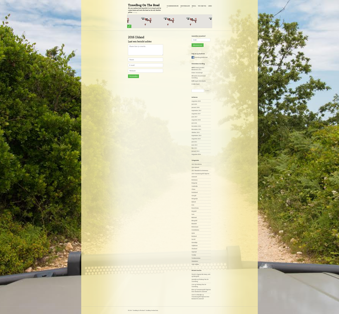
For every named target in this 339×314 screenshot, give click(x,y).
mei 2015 (194, 148)
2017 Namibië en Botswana (200, 170)
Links (210, 6)
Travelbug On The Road (144, 5)
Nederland (195, 227)
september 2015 (196, 135)
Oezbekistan (195, 230)
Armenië (194, 176)
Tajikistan (195, 245)
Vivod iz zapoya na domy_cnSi (201, 274)
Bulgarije (194, 183)
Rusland (194, 236)
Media (194, 6)
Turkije (194, 255)
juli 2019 (194, 104)
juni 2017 (194, 116)
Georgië (194, 195)
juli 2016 (194, 123)
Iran (193, 205)
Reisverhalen (185, 6)
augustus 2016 (196, 120)
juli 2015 (194, 142)
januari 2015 (195, 151)
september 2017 (196, 110)
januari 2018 (195, 107)
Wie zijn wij (202, 6)
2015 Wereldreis (197, 164)
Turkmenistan (196, 258)
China (193, 189)
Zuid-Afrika (195, 264)
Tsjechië (194, 252)
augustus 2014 (196, 154)
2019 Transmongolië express (200, 173)
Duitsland (195, 192)
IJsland (194, 202)
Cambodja (195, 186)
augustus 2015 (196, 138)
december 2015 (196, 126)
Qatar (193, 233)
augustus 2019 (196, 101)
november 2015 (196, 129)
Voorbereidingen (172, 6)
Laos (193, 214)
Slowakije (194, 242)
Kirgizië (194, 211)
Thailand (194, 248)
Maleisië (194, 217)
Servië (193, 239)
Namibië (194, 223)
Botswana (194, 180)
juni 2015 (194, 145)
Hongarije (195, 198)
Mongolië (194, 220)
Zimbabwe (195, 261)
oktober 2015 (196, 132)
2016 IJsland (195, 167)
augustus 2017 (196, 113)
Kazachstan (195, 208)
